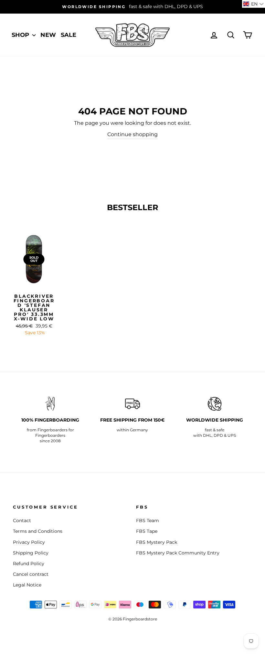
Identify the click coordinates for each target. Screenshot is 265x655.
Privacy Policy (29, 542)
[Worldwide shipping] (214, 403)
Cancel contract (30, 574)
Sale (68, 34)
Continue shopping (132, 134)
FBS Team (147, 520)
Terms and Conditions (37, 531)
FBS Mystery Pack (156, 542)
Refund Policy (28, 563)
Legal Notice (27, 584)
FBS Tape (146, 531)
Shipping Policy (30, 552)
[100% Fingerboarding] (50, 403)
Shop (21, 34)
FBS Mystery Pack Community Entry (177, 552)
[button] (253, 4)
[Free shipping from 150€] (132, 403)
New (48, 34)
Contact (22, 520)
